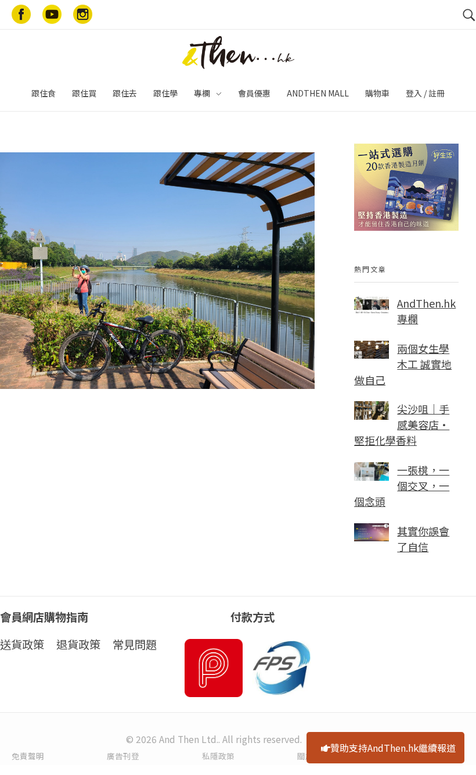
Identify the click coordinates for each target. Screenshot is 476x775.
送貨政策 (22, 644)
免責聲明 (28, 756)
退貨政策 (78, 644)
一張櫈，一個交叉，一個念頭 (401, 485)
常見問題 (135, 644)
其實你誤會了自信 (423, 538)
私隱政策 (218, 756)
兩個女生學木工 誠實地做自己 (403, 364)
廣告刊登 (123, 756)
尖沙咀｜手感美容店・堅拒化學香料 (401, 424)
